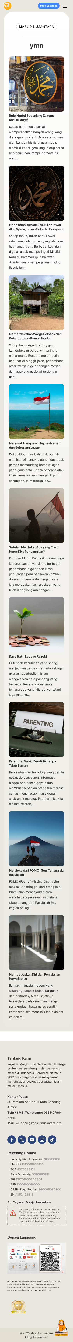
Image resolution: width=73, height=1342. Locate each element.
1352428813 (24, 1194)
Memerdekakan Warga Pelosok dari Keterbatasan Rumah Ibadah (35, 336)
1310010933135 (33, 1164)
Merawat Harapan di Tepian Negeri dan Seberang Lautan (34, 445)
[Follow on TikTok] (52, 1139)
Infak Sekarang (48, 5)
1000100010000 (28, 1184)
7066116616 (51, 1159)
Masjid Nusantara (41, 1333)
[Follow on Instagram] (42, 1139)
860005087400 (49, 1189)
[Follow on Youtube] (32, 1139)
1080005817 (41, 1174)
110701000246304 (29, 1179)
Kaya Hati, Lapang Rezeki (28, 656)
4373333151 (26, 1169)
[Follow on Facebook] (11, 1139)
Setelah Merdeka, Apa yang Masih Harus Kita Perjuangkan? (34, 549)
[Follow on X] (22, 1139)
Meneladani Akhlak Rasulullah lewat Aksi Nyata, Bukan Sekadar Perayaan (36, 227)
